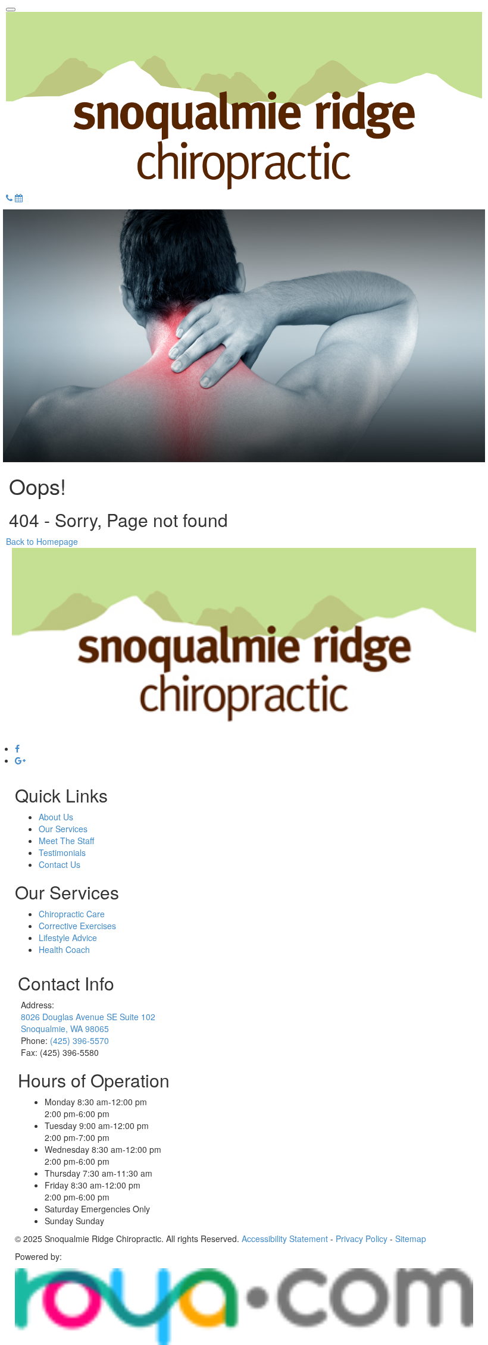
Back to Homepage (42, 541)
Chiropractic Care (72, 914)
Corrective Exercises (77, 926)
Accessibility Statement (285, 1238)
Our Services (63, 829)
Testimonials (62, 852)
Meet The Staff (66, 840)
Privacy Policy (361, 1238)
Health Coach (64, 949)
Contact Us (59, 864)
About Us (56, 817)
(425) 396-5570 (79, 1040)
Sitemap (410, 1238)
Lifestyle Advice (68, 937)
